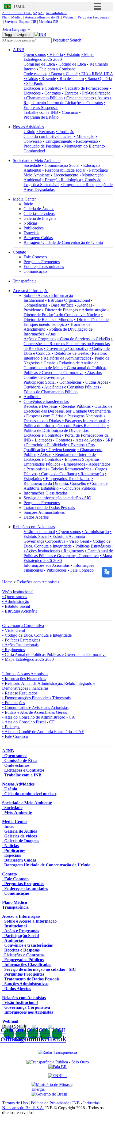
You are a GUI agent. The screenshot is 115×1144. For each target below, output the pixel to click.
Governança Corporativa (44, 541)
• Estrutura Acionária (67, 536)
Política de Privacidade (50, 1103)
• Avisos (102, 98)
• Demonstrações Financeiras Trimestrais (36, 698)
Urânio (29, 131)
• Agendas (83, 305)
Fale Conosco (35, 257)
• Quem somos (68, 531)
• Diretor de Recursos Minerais (63, 317)
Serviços (11, 22)
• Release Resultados (19, 693)
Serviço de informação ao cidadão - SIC (57, 498)
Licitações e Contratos (42, 88)
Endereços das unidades (44, 266)
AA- (41, 13)
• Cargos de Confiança (58, 473)
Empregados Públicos (42, 464)
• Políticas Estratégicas (92, 546)
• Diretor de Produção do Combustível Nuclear (66, 312)
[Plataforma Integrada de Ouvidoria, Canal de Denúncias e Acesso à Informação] (57, 1066)
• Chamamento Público (43, 98)
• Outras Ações (95, 382)
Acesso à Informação (30, 290)
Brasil (19, 6)
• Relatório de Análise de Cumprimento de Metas (61, 365)
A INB (18, 49)
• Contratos (51, 93)
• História (55, 54)
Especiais (31, 233)
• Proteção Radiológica (61, 180)
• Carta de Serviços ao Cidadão (83, 339)
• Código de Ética (71, 64)
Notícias (30, 223)
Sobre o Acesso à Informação (48, 295)
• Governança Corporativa (66, 348)
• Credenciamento (79, 98)
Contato (19, 252)
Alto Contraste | (13, 13)
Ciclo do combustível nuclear (48, 136)
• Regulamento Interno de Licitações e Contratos (68, 100)
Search (75, 40)
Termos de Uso (15, 1103)
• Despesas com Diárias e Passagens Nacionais (63, 416)
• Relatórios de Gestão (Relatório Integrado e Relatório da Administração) (65, 355)
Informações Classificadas (45, 493)
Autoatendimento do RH (42, 17)
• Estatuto (72, 54)
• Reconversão (85, 141)
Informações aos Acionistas (47, 565)
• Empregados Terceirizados (66, 478)
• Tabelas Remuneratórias (69, 469)
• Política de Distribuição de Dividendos (66, 428)
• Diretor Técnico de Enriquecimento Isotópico (66, 322)
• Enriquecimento (57, 141)
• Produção (65, 131)
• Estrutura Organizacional (67, 300)
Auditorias (32, 396)
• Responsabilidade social (63, 170)
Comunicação (35, 271)
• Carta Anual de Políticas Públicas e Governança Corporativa (68, 553)
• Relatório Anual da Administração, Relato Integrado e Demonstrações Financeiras (48, 685)
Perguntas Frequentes (93, 17)
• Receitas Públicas (75, 406)
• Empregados (73, 464)
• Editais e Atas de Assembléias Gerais (34, 712)
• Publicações (55, 570)
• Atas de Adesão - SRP (93, 440)
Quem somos (35, 54)
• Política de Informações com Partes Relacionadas (66, 423)
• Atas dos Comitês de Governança (63, 375)
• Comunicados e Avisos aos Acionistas (35, 707)
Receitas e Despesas (40, 406)
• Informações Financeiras (24, 678)
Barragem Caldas (38, 237)
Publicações (34, 228)
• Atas (50, 334)
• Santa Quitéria (98, 78)
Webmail (69, 17)
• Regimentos (72, 551)
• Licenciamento (64, 175)
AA (35, 13)
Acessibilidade (56, 13)
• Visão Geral (77, 541)
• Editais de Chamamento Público (63, 389)
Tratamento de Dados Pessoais (49, 507)
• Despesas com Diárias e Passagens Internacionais (65, 418)
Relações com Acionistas (34, 526)
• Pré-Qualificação (94, 93)
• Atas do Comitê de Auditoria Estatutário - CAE (43, 731)
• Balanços (11, 726)
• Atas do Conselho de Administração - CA (38, 717)
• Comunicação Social (60, 165)
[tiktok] (57, 1034)
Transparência (24, 281)
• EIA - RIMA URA (96, 73)
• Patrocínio (33, 445)
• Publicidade (55, 445)
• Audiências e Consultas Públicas (70, 387)
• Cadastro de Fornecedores (85, 88)
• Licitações (42, 440)
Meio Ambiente (37, 175)
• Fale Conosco (81, 570)
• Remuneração (91, 473)
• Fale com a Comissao (56, 69)
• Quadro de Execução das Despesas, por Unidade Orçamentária (68, 408)
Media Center (24, 199)
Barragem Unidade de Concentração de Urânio (63, 242)
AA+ (28, 13)
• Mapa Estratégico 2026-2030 (59, 57)
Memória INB (49, 22)
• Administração (95, 531)
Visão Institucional (39, 531)
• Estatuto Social (16, 606)
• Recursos (45, 131)
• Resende (47, 78)
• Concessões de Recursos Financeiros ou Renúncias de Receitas (68, 344)
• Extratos (70, 93)
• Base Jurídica (61, 305)
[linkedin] (45, 1034)
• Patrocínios (97, 170)
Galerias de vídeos (39, 213)
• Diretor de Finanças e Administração (74, 310)
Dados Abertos (36, 517)
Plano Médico (12, 17)
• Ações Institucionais (42, 551)
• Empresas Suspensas (80, 459)
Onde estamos (35, 73)
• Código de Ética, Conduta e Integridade (67, 543)
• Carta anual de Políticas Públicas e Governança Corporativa (65, 370)
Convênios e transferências (46, 401)
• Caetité (70, 73)
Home (7, 582)
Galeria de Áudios (39, 208)
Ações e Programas (40, 339)
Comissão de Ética (39, 64)
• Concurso (68, 112)
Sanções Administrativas (44, 512)
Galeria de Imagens (40, 218)
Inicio (28, 204)
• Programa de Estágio (52, 114)
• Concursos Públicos (78, 488)
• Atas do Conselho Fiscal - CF (28, 722)
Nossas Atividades (28, 126)
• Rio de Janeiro (70, 78)
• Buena (55, 73)
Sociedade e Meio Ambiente (36, 160)
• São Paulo (33, 83)
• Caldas (31, 78)
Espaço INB (27, 22)
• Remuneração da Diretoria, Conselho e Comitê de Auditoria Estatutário (66, 483)
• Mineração (84, 136)
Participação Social (40, 382)
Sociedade (32, 165)
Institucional (34, 300)
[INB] (40, 34)
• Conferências (69, 382)
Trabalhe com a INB (41, 112)
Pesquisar (61, 40)
